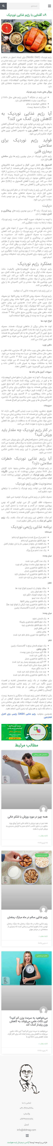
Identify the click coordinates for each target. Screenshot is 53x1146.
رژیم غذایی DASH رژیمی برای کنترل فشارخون (26, 715)
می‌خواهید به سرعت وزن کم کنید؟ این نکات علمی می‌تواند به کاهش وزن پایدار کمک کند (29, 1021)
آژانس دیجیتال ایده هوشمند (18, 1142)
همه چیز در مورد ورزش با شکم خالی (28, 816)
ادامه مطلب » (43, 836)
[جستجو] (3, 6)
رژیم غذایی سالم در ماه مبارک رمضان (27, 917)
